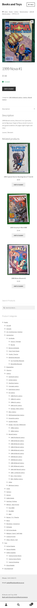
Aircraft (8, 325)
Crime (8, 488)
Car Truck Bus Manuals (17, 361)
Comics (16, 12)
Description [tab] (6, 109)
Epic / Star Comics (16, 476)
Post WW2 (11, 508)
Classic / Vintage (16, 341)
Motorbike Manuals (16, 364)
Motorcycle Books (14, 348)
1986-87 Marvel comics (17, 447)
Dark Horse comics (14, 389)
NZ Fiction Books (11, 530)
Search (18, 605)
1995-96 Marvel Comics (17, 463)
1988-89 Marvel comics (17, 450)
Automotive (9, 335)
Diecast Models (10, 549)
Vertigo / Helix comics (17, 408)
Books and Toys (12, 4)
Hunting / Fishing (11, 501)
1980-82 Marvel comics (17, 441)
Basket (28, 603)
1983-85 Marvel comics (17, 444)
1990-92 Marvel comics (17, 453)
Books (11, 12)
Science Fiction (10, 536)
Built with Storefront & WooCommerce (15, 597)
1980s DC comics (15, 399)
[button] (31, 21)
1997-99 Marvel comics (15, 97)
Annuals (8, 329)
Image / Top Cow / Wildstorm (17, 424)
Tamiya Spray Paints (15, 559)
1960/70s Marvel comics (18, 437)
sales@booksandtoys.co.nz (15, 583)
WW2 (10, 514)
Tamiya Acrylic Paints (15, 556)
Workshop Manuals (14, 357)
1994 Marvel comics (16, 460)
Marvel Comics (24, 12)
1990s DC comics (15, 402)
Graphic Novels (13, 421)
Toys (5, 543)
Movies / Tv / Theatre (12, 517)
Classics (8, 370)
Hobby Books (10, 498)
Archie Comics (13, 380)
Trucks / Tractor (13, 354)
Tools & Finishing (14, 562)
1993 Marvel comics (16, 457)
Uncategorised (8, 568)
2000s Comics (15, 431)
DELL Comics (12, 412)
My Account (6, 605)
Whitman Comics (14, 485)
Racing (13, 345)
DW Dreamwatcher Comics (16, 415)
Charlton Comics (13, 383)
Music (8, 520)
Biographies (10, 367)
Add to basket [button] (18, 185)
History (8, 495)
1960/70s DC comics (16, 396)
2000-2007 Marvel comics (18, 469)
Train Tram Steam (14, 351)
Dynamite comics (14, 418)
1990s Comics (15, 428)
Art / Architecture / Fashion (14, 332)
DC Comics (12, 393)
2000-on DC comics (16, 405)
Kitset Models (10, 565)
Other (10, 482)
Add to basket (9, 89)
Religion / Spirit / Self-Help (14, 533)
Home (6, 12)
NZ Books (9, 527)
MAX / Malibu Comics (17, 479)
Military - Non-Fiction (12, 504)
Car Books (12, 338)
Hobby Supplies (11, 552)
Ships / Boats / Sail (12, 540)
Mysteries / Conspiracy (13, 524)
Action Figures (10, 546)
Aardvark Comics (14, 377)
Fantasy (8, 492)
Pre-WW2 (11, 511)
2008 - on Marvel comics (18, 472)
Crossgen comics (14, 386)
